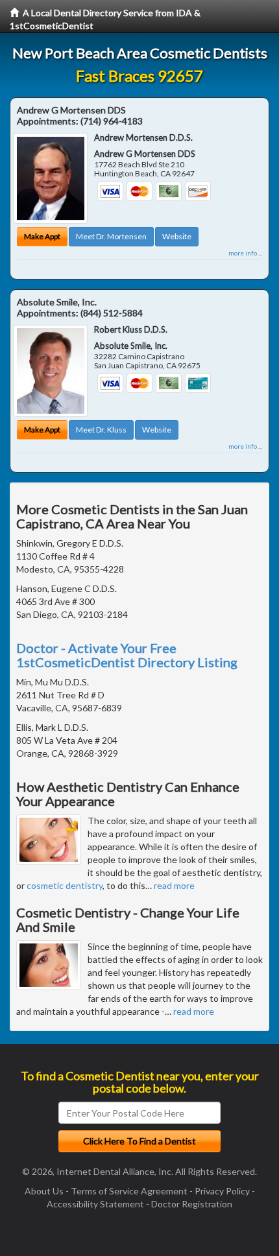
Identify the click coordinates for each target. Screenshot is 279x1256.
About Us (44, 1190)
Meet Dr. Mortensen (111, 236)
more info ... (245, 253)
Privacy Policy (222, 1190)
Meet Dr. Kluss (101, 429)
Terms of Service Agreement (129, 1190)
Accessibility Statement (95, 1203)
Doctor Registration (191, 1203)
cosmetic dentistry (65, 885)
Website (176, 236)
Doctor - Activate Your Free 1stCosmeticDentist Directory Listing (126, 655)
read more (174, 885)
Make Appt (42, 236)
